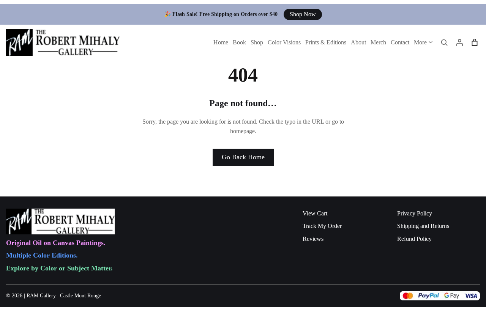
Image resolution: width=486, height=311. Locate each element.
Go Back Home (243, 157)
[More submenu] (430, 41)
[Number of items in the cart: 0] (474, 42)
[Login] (459, 42)
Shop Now (303, 14)
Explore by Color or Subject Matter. (59, 268)
